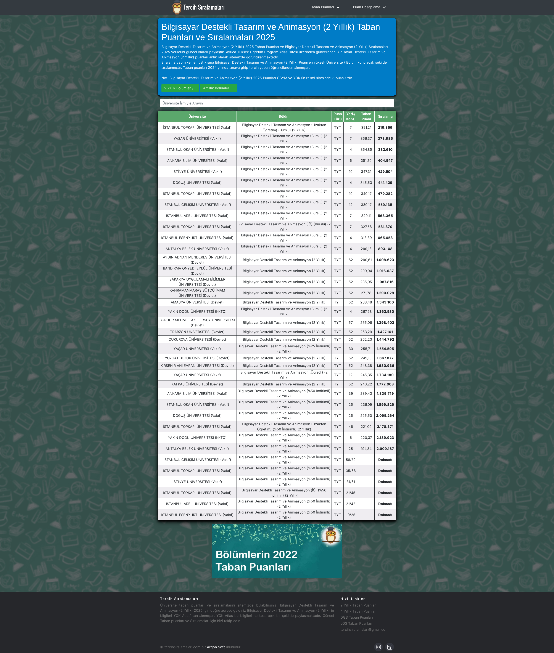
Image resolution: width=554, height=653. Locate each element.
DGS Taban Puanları (356, 617)
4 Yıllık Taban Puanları (358, 611)
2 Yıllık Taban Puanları (358, 605)
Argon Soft (216, 647)
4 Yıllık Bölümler (216, 88)
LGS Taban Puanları (356, 623)
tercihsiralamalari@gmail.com (364, 629)
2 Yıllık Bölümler (178, 88)
